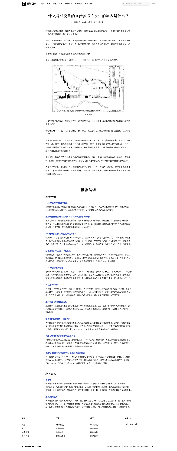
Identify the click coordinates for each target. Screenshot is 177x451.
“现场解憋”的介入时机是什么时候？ (61, 234)
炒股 (89, 22)
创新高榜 (60, 428)
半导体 (48, 379)
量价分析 (77, 22)
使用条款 (94, 428)
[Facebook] (127, 425)
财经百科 (88, 3)
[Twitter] (136, 425)
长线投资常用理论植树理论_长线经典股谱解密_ (66, 353)
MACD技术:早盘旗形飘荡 (57, 203)
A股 (60, 3)
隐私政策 (94, 432)
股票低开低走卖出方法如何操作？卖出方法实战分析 (68, 216)
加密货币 (68, 3)
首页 (42, 3)
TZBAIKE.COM (31, 446)
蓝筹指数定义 (51, 397)
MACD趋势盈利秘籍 (54, 268)
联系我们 (94, 424)
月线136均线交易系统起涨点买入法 (60, 336)
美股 (48, 3)
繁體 (153, 3)
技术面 (84, 22)
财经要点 (60, 424)
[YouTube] (131, 425)
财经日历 (78, 3)
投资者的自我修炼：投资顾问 (58, 319)
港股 (55, 3)
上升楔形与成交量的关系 (56, 302)
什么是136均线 (52, 285)
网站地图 (94, 436)
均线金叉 (60, 432)
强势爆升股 (61, 436)
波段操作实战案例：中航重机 (58, 251)
